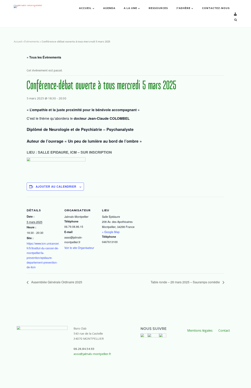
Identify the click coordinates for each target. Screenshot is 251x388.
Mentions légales (200, 330)
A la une (130, 8)
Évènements (31, 41)
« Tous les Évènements (44, 57)
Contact (224, 330)
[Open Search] (235, 20)
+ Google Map (111, 232)
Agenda (109, 8)
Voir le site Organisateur (79, 248)
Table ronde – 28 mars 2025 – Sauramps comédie (186, 282)
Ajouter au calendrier (56, 186)
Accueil (85, 8)
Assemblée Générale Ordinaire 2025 (56, 282)
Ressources (158, 8)
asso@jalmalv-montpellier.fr (92, 354)
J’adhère (183, 8)
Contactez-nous (216, 8)
